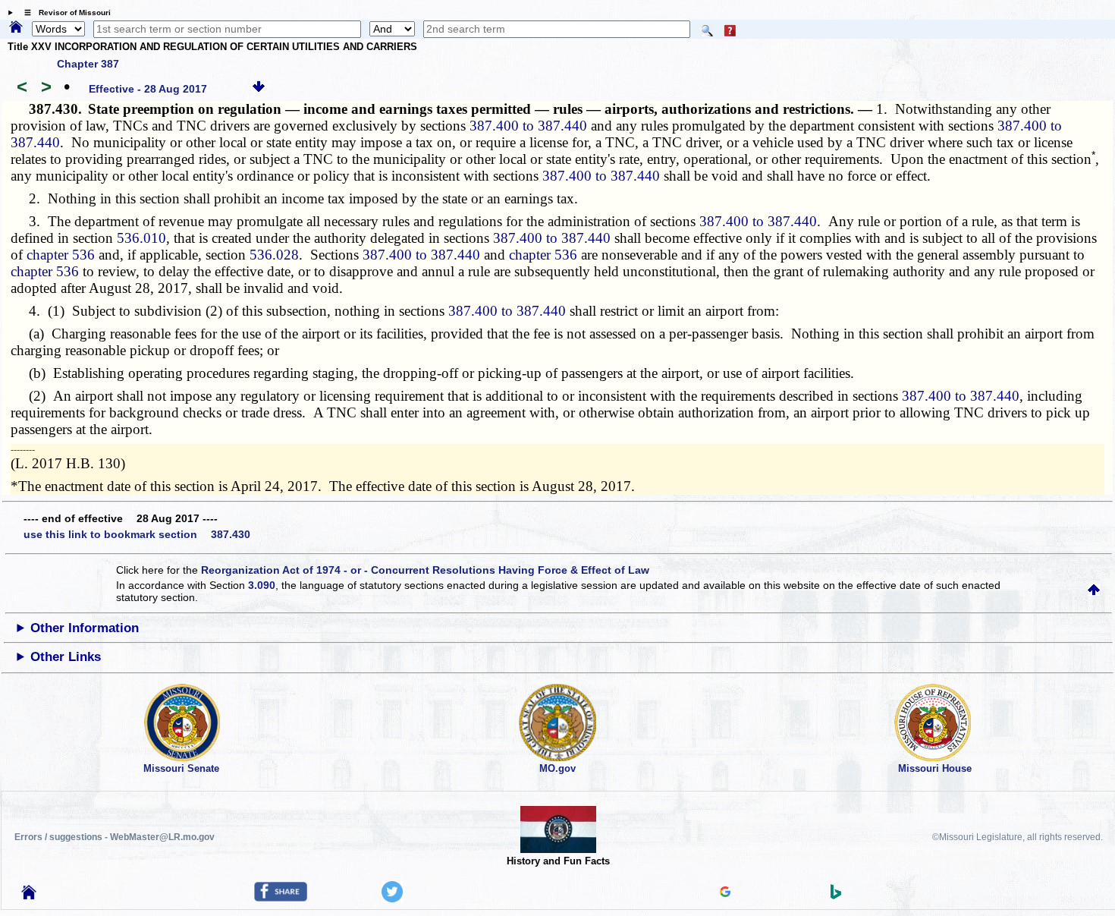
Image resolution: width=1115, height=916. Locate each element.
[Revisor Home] (28, 895)
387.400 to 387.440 (528, 126)
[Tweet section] (392, 898)
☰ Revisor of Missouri (64, 12)
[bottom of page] (259, 89)
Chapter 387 (88, 64)
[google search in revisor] (725, 893)
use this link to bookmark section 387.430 (137, 534)
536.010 (141, 238)
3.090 (261, 585)
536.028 (274, 255)
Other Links (65, 657)
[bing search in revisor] (836, 895)
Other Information (84, 628)
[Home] (16, 28)
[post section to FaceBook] (280, 898)
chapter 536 (61, 255)
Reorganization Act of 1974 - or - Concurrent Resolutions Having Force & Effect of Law (425, 570)
